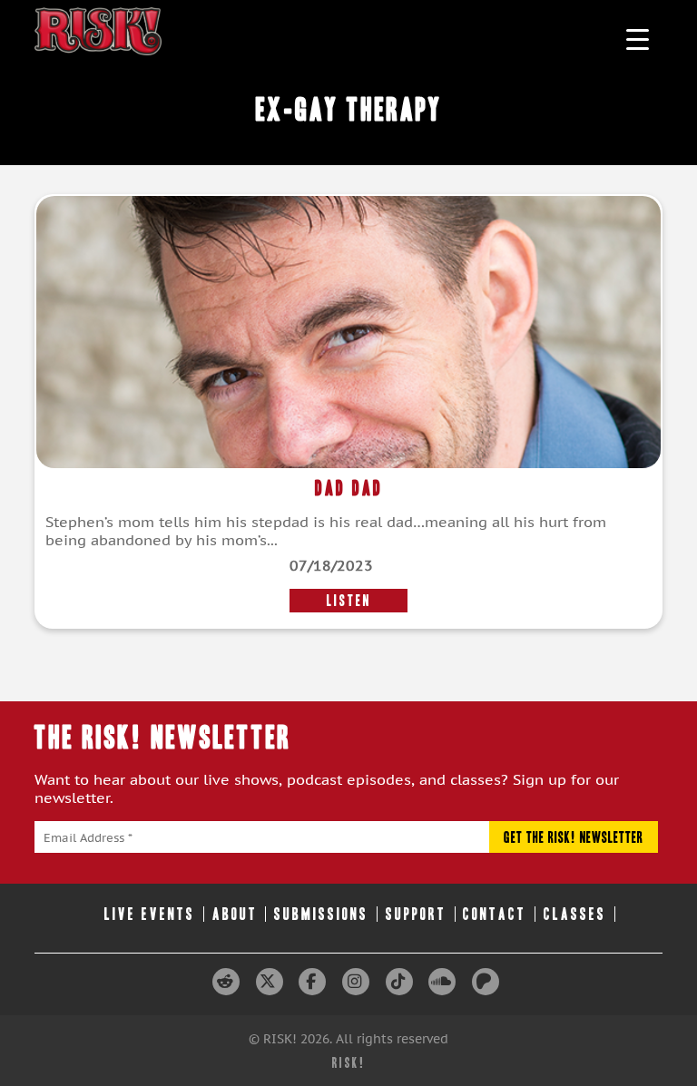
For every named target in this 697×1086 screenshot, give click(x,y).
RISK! (349, 1063)
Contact (494, 914)
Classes (575, 914)
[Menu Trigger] (638, 39)
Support (416, 914)
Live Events (149, 914)
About (235, 914)
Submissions (321, 914)
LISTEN (349, 600)
